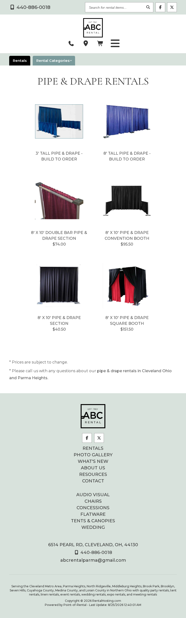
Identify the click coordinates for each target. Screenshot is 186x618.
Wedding (93, 527)
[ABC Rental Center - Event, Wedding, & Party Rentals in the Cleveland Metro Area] (93, 27)
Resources (93, 474)
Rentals (93, 448)
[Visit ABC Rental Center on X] (172, 7)
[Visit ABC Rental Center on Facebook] (160, 7)
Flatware (93, 514)
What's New (93, 461)
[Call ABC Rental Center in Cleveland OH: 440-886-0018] (71, 43)
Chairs (93, 501)
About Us (93, 468)
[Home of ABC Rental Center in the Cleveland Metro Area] (93, 416)
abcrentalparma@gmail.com (93, 560)
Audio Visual (93, 494)
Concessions (93, 507)
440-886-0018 (95, 552)
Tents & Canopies (93, 520)
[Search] (148, 7)
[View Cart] (100, 43)
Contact (93, 481)
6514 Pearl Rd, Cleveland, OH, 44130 (93, 544)
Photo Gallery (93, 455)
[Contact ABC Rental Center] (86, 43)
